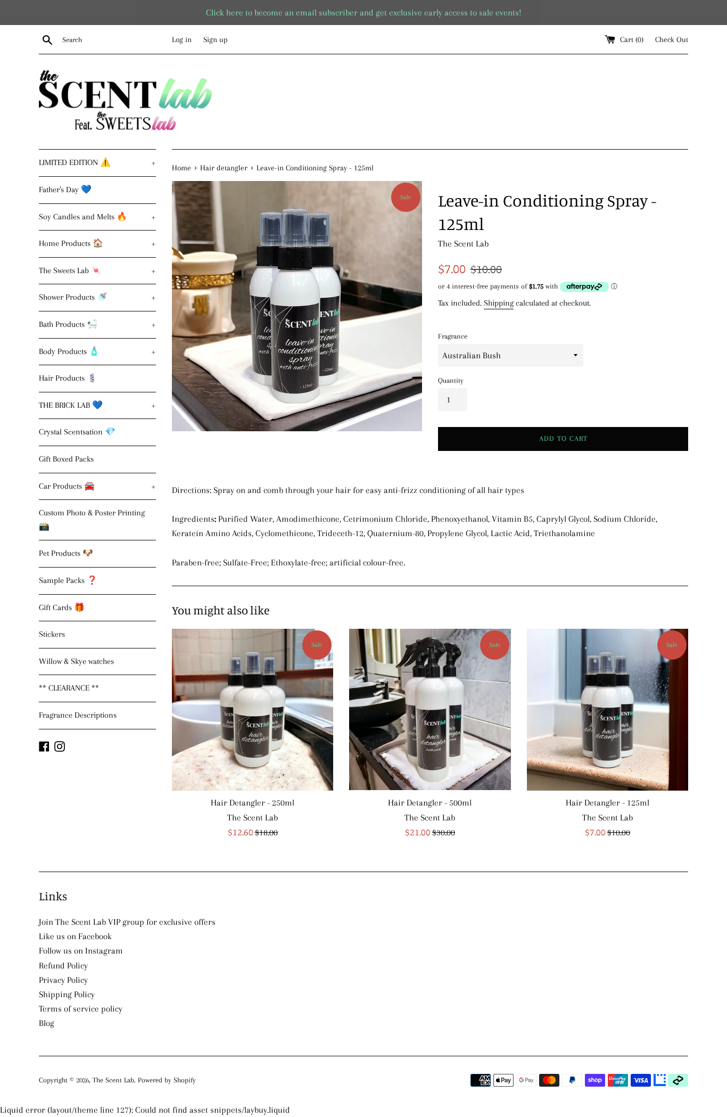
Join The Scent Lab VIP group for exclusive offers (127, 922)
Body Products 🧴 (97, 351)
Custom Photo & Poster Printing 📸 (92, 519)
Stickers (52, 634)
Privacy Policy (63, 980)
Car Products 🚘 (97, 486)
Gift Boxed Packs (66, 459)
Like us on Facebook (75, 936)
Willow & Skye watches (76, 661)
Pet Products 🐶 (66, 553)
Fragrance (452, 336)
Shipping (499, 303)
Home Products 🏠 (97, 243)
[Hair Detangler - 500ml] (429, 709)
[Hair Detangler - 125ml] (607, 709)
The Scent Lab (113, 1080)
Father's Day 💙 (65, 189)
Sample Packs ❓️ (68, 580)
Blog (46, 1023)
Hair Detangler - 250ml (252, 803)
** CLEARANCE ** (69, 688)
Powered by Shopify (167, 1080)
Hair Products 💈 (68, 378)
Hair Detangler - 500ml (430, 803)
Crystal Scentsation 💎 (77, 432)
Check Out (671, 39)
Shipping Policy (67, 994)
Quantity (451, 380)
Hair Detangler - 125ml (607, 803)
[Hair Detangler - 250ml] (252, 709)
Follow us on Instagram (81, 951)
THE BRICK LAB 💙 (97, 405)
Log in (182, 39)
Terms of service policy (80, 1009)
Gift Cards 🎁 (62, 607)
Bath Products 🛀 (97, 324)
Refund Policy (63, 965)
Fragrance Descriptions (78, 715)
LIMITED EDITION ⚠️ (97, 162)
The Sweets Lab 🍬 (97, 270)
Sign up (215, 39)
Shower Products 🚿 (97, 297)
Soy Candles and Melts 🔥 (97, 216)
